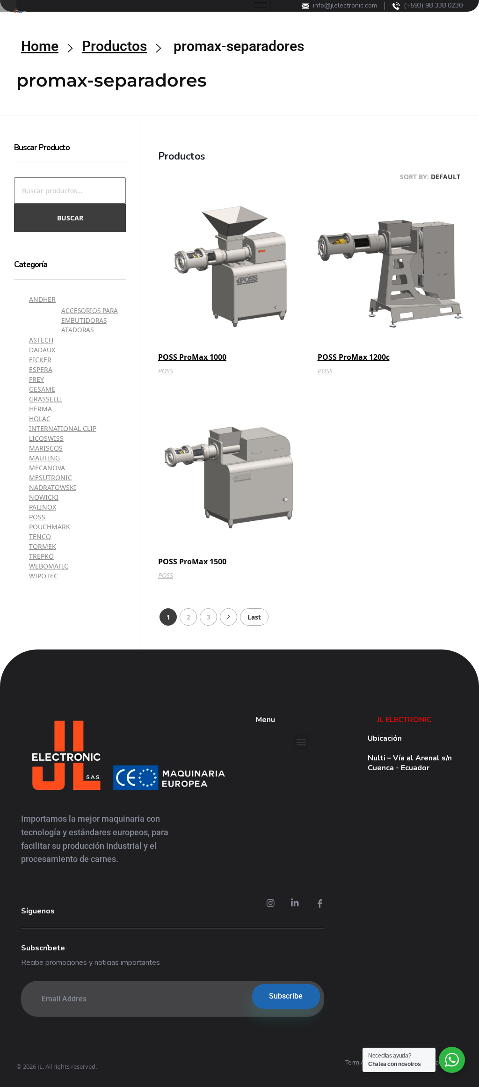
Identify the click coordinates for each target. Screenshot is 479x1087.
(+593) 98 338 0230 (433, 5)
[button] (301, 741)
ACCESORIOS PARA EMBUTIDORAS (89, 315)
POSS (165, 370)
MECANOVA (47, 467)
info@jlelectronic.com (345, 5)
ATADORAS (77, 329)
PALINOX (42, 507)
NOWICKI (43, 497)
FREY (36, 379)
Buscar (70, 217)
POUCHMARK (49, 526)
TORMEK (42, 546)
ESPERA (40, 369)
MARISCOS (46, 448)
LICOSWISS (46, 438)
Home (39, 46)
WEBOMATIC (48, 566)
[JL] (128, 757)
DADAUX (42, 349)
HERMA (40, 408)
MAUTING (44, 457)
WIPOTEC (43, 575)
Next (228, 617)
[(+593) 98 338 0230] (396, 6)
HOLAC (40, 418)
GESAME (42, 389)
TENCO (40, 536)
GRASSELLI (45, 398)
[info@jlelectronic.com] (305, 6)
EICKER (40, 359)
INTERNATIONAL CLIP (62, 428)
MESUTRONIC (50, 477)
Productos (114, 46)
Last (254, 617)
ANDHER (42, 299)
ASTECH (41, 340)
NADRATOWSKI (52, 487)
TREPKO (41, 556)
